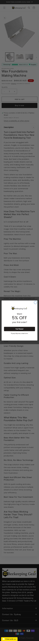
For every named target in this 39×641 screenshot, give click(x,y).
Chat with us (10, 639)
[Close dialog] (35, 302)
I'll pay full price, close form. (19, 333)
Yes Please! (19, 329)
